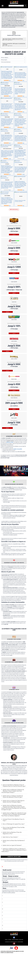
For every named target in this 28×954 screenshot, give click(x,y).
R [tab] (2, 915)
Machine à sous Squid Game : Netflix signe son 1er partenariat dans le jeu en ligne (14, 44)
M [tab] (2, 909)
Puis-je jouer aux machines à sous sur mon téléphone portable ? (14, 828)
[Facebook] (14, 937)
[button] (2, 5)
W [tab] (2, 925)
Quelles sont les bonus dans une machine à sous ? (14, 841)
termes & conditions (15, 939)
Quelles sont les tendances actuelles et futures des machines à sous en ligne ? (13, 796)
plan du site (21, 939)
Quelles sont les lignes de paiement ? (12, 845)
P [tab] (2, 912)
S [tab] (2, 919)
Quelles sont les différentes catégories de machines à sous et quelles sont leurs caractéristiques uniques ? (12, 791)
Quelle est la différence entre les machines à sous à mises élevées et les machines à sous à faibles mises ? (13, 850)
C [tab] (2, 895)
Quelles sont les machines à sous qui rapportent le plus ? (12, 833)
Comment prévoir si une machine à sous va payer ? (13, 819)
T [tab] (2, 922)
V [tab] (2, 929)
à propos (9, 939)
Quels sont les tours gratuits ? (10, 837)
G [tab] (2, 902)
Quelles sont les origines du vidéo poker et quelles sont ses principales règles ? (13, 801)
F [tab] (2, 899)
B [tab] (2, 866)
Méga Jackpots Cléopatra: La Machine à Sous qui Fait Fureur (13, 38)
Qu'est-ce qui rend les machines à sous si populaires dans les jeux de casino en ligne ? (14, 785)
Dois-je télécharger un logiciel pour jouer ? (14, 824)
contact (6, 939)
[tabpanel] (14, 881)
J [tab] (2, 905)
